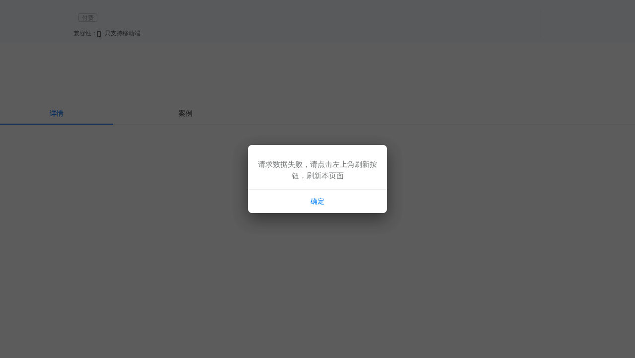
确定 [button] (317, 201)
